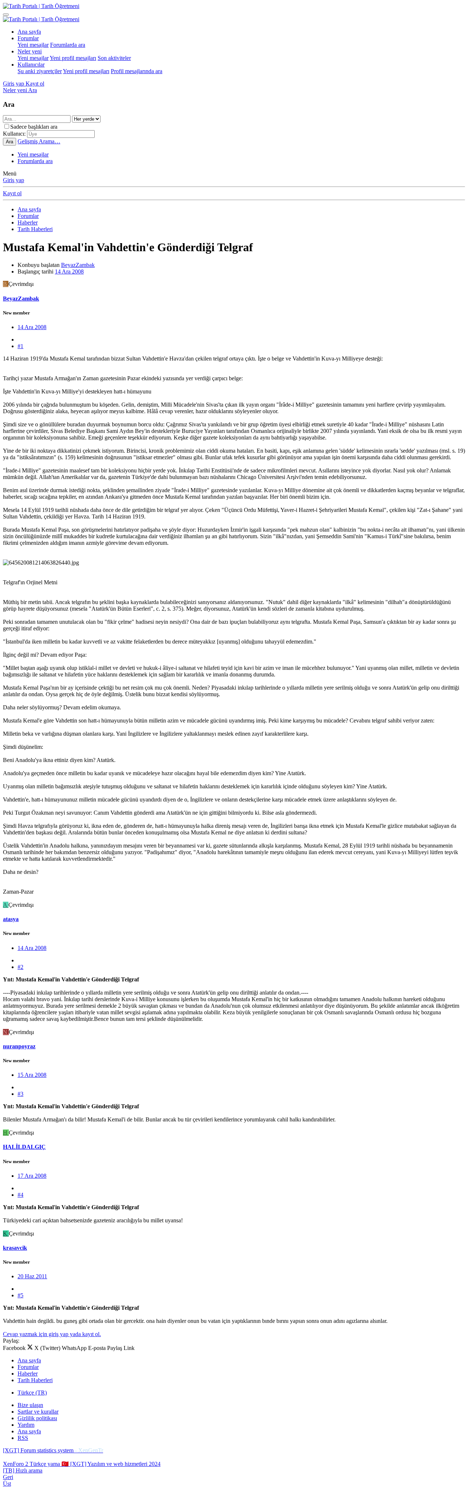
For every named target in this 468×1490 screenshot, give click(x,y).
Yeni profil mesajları (73, 58)
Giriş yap (13, 180)
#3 (20, 1094)
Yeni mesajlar (33, 45)
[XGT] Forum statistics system (53, 1450)
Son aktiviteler (114, 58)
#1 (20, 346)
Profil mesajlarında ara (136, 71)
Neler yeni (30, 51)
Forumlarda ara (67, 45)
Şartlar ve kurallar (38, 1411)
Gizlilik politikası (37, 1418)
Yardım (26, 1425)
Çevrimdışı (21, 284)
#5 (20, 1295)
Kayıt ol (12, 193)
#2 (20, 967)
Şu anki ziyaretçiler (40, 71)
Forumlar (28, 38)
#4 (20, 1195)
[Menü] (6, 15)
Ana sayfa (29, 32)
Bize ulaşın (30, 1405)
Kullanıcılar (31, 64)
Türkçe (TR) (32, 1392)
